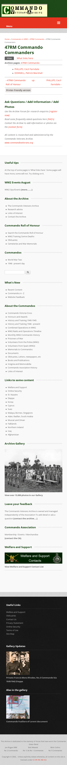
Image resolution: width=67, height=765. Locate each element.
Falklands (12, 423)
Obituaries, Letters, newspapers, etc (24, 356)
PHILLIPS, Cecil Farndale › (53, 82)
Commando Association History (22, 367)
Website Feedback (16, 297)
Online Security (15, 390)
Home (7, 39)
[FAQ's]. (51, 119)
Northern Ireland (16, 427)
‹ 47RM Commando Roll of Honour (16, 82)
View (10, 58)
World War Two (15, 259)
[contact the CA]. (13, 538)
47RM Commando (37, 39)
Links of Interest (15, 371)
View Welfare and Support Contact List (24, 566)
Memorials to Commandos (20, 349)
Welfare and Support (17, 387)
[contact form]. (15, 126)
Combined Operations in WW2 (22, 327)
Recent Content (15, 289)
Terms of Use (12, 630)
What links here (25, 58)
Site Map (10, 633)
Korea (10, 402)
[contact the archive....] (25, 518)
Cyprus (11, 405)
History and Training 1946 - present (24, 324)
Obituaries (12, 240)
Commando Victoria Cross (20, 313)
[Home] (24, 15)
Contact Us (11, 619)
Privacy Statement (14, 623)
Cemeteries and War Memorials (22, 243)
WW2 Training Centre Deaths (21, 236)
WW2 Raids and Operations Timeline (24, 331)
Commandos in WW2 (19, 39)
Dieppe (11, 398)
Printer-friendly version (18, 90)
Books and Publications (18, 360)
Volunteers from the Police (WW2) (23, 342)
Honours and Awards (17, 316)
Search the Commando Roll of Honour (25, 232)
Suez (10, 409)
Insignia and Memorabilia (19, 364)
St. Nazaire (13, 394)
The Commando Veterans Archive (23, 205)
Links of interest (15, 213)
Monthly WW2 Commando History (24, 335)
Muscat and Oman (16, 420)
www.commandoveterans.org (19, 142)
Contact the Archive (17, 216)
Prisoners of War (15, 338)
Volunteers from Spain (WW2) (21, 345)
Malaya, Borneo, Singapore (20, 412)
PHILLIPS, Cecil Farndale (26, 69)
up (33, 80)
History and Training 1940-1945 (22, 320)
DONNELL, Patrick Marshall (28, 72)
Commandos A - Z (16, 293)
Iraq (10, 431)
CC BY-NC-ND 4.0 (39, 760)
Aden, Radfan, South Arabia (20, 416)
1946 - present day (16, 263)
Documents (13, 353)
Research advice (15, 209)
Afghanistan (13, 434)
